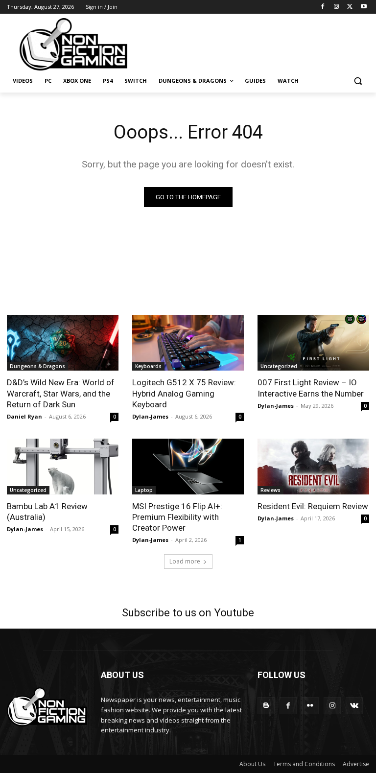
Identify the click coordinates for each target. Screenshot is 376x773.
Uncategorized (278, 366)
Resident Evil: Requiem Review (313, 506)
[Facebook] (323, 7)
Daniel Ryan (24, 416)
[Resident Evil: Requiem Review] (313, 466)
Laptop (144, 490)
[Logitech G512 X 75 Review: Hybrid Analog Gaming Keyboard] (188, 343)
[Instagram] (336, 7)
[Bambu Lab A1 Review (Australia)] (62, 466)
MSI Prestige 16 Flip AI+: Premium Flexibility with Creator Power (177, 517)
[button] (357, 81)
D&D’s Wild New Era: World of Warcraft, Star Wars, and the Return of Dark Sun (61, 393)
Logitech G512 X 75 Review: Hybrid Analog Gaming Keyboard (184, 393)
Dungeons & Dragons (37, 366)
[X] (349, 7)
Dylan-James (150, 416)
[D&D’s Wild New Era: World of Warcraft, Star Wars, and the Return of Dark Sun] (62, 343)
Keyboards (148, 366)
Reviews (270, 490)
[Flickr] (310, 705)
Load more (184, 561)
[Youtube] (363, 7)
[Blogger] (266, 705)
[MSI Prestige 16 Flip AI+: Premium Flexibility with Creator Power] (188, 466)
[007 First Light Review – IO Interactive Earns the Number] (313, 343)
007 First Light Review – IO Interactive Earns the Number (311, 387)
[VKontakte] (354, 705)
